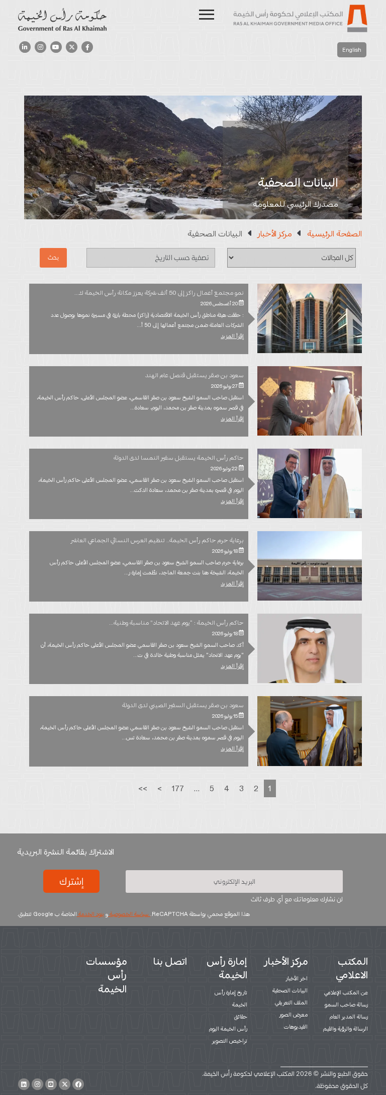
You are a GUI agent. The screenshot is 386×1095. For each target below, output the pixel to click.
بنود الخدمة (90, 913)
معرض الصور (293, 1014)
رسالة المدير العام (349, 1016)
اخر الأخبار (297, 978)
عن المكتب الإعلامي (346, 992)
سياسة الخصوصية (129, 913)
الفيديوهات (296, 1026)
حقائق (240, 1016)
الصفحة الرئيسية (334, 233)
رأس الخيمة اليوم (228, 1028)
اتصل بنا (170, 961)
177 (178, 788)
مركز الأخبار (275, 233)
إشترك (71, 881)
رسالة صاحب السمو (346, 1004)
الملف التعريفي (291, 1002)
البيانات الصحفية (290, 990)
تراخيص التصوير (229, 1040)
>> (142, 788)
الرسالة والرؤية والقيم (345, 1028)
